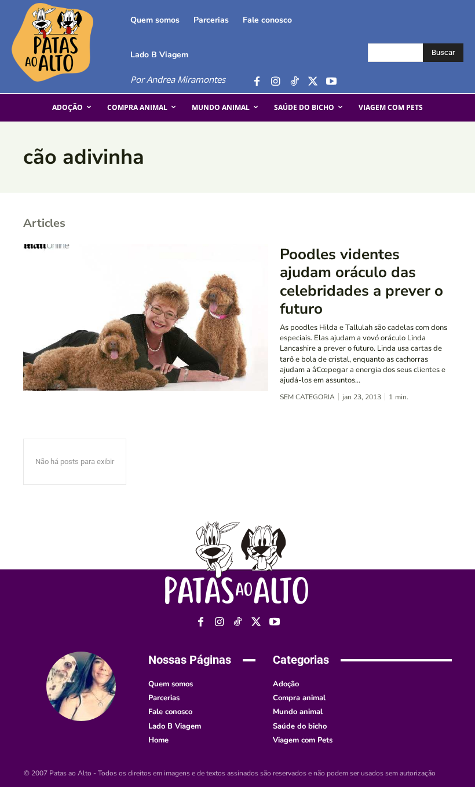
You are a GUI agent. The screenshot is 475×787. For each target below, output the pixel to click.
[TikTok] (294, 82)
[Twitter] (312, 82)
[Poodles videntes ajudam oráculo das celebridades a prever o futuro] (145, 317)
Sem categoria (307, 397)
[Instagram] (275, 82)
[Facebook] (257, 82)
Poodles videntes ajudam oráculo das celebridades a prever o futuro (361, 281)
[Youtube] (331, 82)
